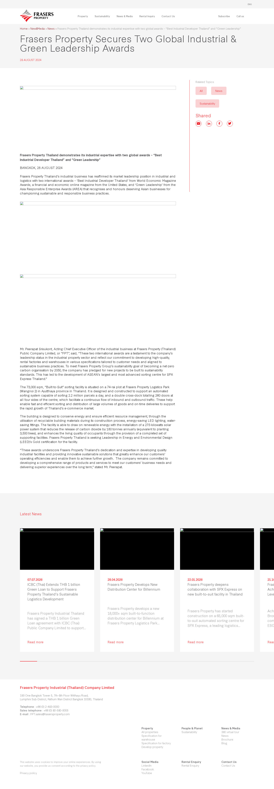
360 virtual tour (230, 732)
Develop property (152, 747)
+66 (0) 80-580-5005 (56, 710)
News (218, 91)
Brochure (227, 739)
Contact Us (228, 765)
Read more (35, 642)
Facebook (147, 769)
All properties (149, 732)
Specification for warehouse (151, 737)
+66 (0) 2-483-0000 (47, 706)
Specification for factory (156, 743)
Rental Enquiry (190, 765)
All (201, 91)
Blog (224, 743)
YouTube (146, 773)
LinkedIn (146, 765)
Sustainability (207, 103)
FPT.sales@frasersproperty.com (50, 714)
